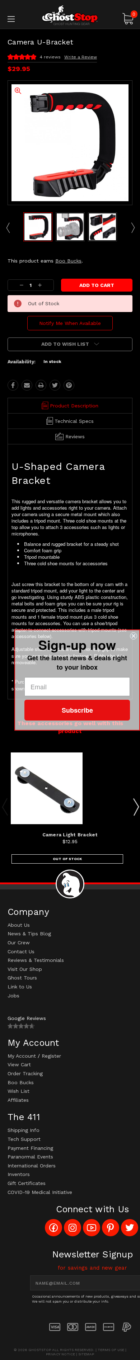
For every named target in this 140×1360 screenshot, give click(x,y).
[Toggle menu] (20, 19)
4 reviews (50, 57)
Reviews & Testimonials (36, 960)
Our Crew (19, 942)
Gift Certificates (27, 1183)
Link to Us (20, 987)
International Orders (32, 1165)
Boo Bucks (68, 261)
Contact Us (21, 951)
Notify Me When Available (70, 323)
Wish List (18, 1091)
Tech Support (24, 1139)
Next (132, 227)
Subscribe (77, 710)
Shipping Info (23, 1130)
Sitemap (86, 1354)
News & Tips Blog (29, 933)
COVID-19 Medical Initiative (40, 1192)
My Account (22, 1056)
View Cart (19, 1064)
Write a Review (80, 57)
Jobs (13, 995)
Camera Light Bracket (70, 834)
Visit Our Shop (25, 969)
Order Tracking (25, 1073)
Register (51, 1056)
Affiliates (18, 1100)
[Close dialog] (133, 635)
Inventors (19, 1174)
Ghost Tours (22, 978)
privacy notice (60, 1354)
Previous (7, 227)
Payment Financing (30, 1148)
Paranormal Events (30, 1157)
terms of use (111, 1350)
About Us (19, 925)
